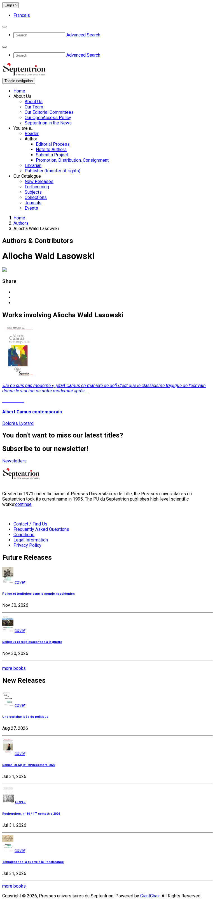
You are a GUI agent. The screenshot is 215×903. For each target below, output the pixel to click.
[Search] (4, 26)
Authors (21, 223)
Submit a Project (52, 155)
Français (21, 15)
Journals (33, 202)
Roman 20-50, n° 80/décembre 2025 (28, 765)
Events (31, 208)
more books (14, 668)
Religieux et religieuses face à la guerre (32, 642)
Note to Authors (51, 149)
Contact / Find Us (30, 524)
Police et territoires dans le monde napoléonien (38, 594)
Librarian (33, 165)
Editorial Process (53, 144)
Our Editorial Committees (49, 112)
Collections (36, 197)
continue (23, 504)
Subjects (33, 192)
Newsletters (14, 461)
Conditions (23, 534)
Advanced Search (83, 35)
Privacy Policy (27, 545)
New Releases (39, 181)
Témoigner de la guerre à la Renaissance (33, 862)
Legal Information (30, 540)
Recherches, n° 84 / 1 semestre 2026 (31, 814)
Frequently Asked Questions (41, 529)
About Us (34, 101)
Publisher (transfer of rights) (52, 170)
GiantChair (150, 896)
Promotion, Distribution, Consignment (72, 160)
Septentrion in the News (48, 123)
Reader (32, 133)
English (10, 5)
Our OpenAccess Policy (48, 117)
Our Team (34, 107)
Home (19, 91)
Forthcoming (37, 186)
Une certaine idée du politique (25, 717)
